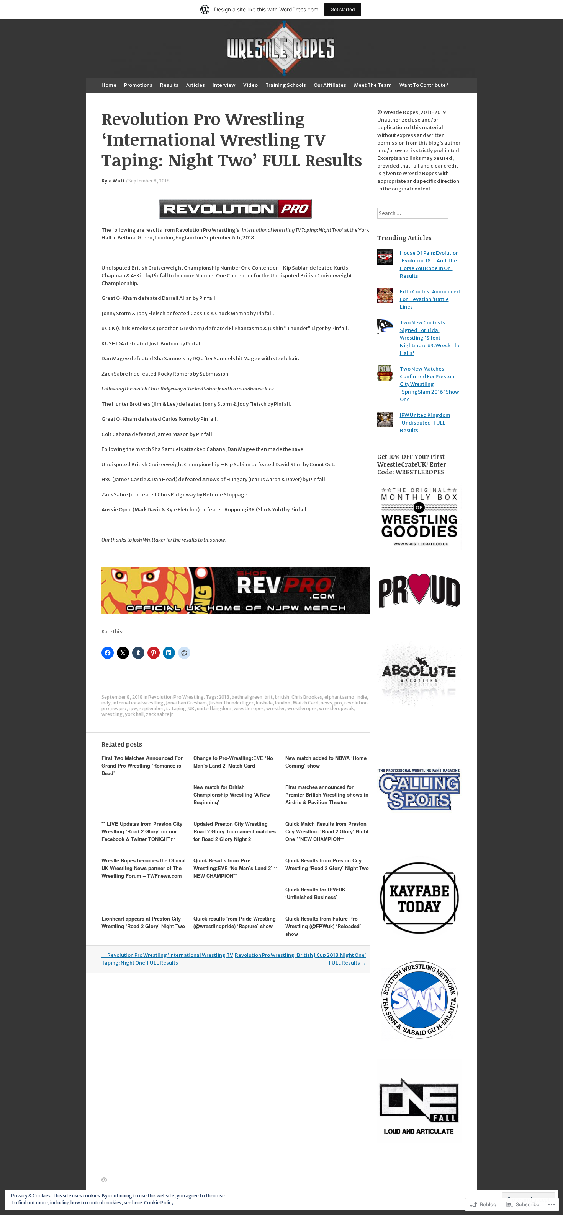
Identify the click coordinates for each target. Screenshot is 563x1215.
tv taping (176, 708)
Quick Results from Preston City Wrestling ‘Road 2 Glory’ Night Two (327, 864)
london (282, 703)
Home (108, 85)
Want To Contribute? (423, 85)
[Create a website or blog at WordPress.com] (104, 1180)
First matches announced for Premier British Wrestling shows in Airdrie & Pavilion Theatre (326, 794)
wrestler (275, 708)
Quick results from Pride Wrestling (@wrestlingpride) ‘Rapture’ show (234, 922)
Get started (343, 9)
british (282, 697)
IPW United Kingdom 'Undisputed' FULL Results (425, 423)
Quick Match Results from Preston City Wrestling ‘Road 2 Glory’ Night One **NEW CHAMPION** (326, 831)
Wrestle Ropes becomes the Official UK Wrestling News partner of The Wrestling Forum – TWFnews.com (143, 868)
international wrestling (138, 703)
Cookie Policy (159, 1202)
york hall (134, 714)
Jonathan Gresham (186, 703)
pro (338, 703)
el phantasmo (339, 697)
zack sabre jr (159, 714)
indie (362, 697)
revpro (118, 708)
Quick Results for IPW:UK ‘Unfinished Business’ (315, 893)
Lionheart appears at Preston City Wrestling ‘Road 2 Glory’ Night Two (143, 922)
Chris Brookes (306, 697)
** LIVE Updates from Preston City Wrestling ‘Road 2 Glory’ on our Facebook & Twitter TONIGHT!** (141, 831)
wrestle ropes (249, 708)
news (326, 703)
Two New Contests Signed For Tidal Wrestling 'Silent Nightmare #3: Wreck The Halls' (430, 337)
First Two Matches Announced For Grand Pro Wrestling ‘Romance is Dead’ (142, 765)
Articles (195, 85)
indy (105, 703)
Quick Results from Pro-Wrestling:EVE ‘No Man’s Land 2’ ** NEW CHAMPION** (235, 868)
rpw (133, 708)
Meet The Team (373, 85)
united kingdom (214, 708)
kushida (264, 703)
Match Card (305, 703)
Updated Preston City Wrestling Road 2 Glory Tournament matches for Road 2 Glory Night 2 (234, 831)
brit (269, 697)
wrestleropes (302, 708)
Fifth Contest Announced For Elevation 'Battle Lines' (430, 299)
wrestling (112, 714)
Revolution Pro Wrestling (176, 697)
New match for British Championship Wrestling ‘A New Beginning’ (231, 794)
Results (169, 85)
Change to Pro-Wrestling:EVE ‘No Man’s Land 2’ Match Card (233, 761)
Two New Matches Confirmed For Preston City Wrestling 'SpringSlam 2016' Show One (429, 384)
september (151, 708)
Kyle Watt (113, 181)
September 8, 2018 (149, 181)
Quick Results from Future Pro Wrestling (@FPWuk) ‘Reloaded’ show (323, 926)
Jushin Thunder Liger (231, 703)
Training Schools (285, 85)
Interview (224, 85)
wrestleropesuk (336, 708)
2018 (224, 697)
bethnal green (247, 697)
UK (191, 708)
